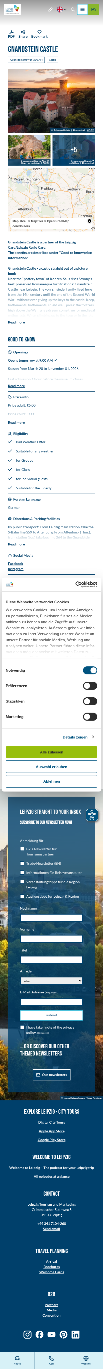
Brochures (52, 1266)
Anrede (26, 971)
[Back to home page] (12, 9)
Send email (51, 1229)
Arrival (51, 1261)
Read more (16, 322)
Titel (23, 950)
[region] (51, 199)
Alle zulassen (51, 752)
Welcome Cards (51, 1272)
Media (51, 1310)
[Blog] (50, 9)
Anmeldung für (32, 841)
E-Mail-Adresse (38, 992)
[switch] (90, 686)
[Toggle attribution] (89, 221)
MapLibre (19, 221)
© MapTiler (35, 221)
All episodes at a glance (52, 1176)
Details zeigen (75, 737)
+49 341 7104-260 (51, 1223)
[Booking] (93, 9)
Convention (51, 1315)
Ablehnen (51, 781)
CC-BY (90, 130)
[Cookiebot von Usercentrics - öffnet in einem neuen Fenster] (75, 584)
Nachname (28, 908)
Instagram (16, 569)
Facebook (15, 563)
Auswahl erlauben (51, 766)
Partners (51, 1305)
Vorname (27, 929)
